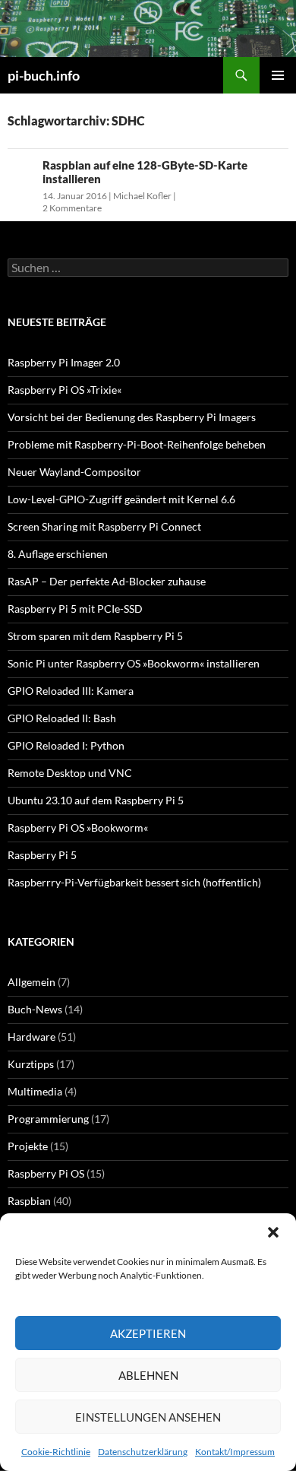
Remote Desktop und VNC (70, 772)
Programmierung (48, 1118)
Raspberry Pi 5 (42, 854)
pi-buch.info (44, 75)
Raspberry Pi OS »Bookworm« (78, 827)
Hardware (31, 1036)
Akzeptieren (148, 1333)
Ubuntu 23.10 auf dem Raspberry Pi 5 (96, 800)
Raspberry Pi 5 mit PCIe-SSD (75, 608)
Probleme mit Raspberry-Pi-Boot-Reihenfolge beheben (137, 444)
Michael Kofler (142, 195)
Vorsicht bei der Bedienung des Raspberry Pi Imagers (132, 417)
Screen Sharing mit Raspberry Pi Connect (104, 526)
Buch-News (35, 1009)
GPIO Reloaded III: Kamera (71, 690)
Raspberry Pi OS (46, 1173)
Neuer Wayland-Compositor (74, 471)
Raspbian (29, 1200)
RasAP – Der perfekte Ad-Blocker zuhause (107, 581)
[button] (273, 1232)
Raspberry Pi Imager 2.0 (64, 362)
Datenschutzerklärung (142, 1451)
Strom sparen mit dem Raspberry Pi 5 (95, 635)
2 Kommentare (72, 208)
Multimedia (35, 1091)
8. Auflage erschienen (58, 553)
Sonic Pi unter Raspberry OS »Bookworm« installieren (134, 663)
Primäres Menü (278, 75)
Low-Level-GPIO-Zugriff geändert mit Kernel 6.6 (121, 499)
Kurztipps (31, 1063)
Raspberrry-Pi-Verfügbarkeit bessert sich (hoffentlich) (134, 882)
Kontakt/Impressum (235, 1451)
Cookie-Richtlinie (55, 1451)
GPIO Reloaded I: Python (66, 745)
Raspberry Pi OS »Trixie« (64, 389)
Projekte (28, 1146)
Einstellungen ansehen (148, 1417)
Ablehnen (148, 1375)
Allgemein (31, 981)
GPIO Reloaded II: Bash (62, 718)
